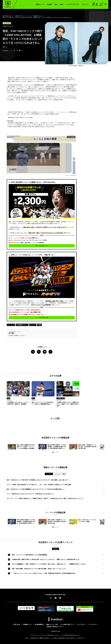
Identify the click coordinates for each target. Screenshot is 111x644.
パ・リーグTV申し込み (41, 317)
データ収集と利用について (67, 624)
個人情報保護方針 (39, 624)
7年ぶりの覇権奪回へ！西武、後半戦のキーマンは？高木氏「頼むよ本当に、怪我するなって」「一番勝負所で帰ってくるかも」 (49, 564)
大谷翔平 (49, 4)
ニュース (33, 324)
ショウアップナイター (72, 4)
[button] (53, 452)
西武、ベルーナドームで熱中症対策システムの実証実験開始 (29, 554)
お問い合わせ (16, 624)
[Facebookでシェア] (17, 50)
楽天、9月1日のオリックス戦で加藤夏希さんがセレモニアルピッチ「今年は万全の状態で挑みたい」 (36, 489)
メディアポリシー (81, 624)
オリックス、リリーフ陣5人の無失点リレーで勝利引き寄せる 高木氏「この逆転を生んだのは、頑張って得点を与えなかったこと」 (45, 498)
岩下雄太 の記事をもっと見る (16, 335)
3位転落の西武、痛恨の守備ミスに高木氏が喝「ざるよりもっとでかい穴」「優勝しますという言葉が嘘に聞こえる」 (46, 559)
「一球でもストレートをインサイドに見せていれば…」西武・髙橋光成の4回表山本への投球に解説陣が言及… (44, 573)
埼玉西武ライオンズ (22, 324)
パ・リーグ (11, 324)
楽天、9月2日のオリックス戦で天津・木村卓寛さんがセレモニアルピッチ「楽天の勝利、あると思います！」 (39, 480)
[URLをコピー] (22, 50)
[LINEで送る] (19, 50)
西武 (40, 324)
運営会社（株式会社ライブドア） (55, 626)
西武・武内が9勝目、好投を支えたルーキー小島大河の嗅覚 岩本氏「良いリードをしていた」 (39, 568)
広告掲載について (27, 624)
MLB (56, 4)
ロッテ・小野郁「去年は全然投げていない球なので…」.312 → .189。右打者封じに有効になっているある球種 (39, 484)
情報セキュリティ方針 (52, 624)
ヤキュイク (85, 4)
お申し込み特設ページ (41, 245)
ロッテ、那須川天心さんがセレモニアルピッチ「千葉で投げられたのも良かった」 (31, 494)
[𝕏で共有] (14, 50)
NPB (61, 4)
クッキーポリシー (93, 624)
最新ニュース (40, 4)
